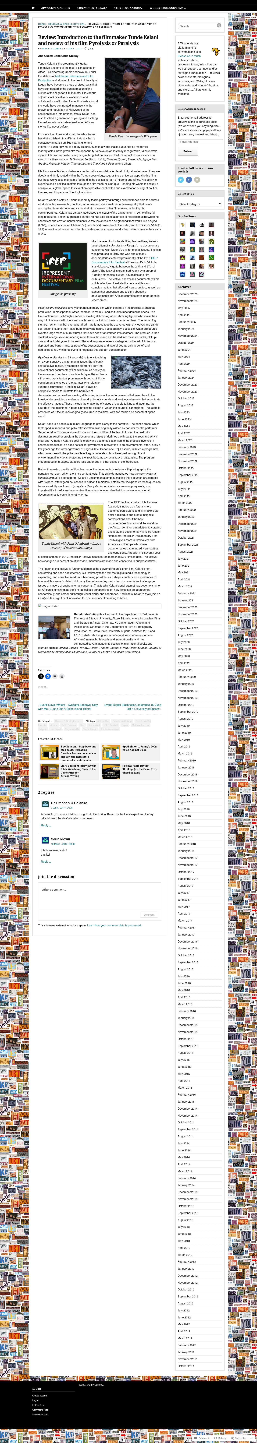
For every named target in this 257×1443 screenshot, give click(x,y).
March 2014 (185, 1171)
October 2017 (186, 872)
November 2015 (188, 1032)
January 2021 (186, 600)
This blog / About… (128, 7)
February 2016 (187, 1011)
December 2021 (188, 524)
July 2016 (184, 976)
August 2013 (185, 1220)
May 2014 (184, 1157)
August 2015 (185, 1053)
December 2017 (188, 858)
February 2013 (187, 1261)
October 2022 (186, 468)
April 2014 (184, 1164)
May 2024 (184, 357)
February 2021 (187, 593)
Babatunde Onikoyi (122, 721)
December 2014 (188, 1108)
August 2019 (185, 719)
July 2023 (184, 412)
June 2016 (184, 983)
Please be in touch (189, 56)
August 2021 (185, 551)
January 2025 (186, 329)
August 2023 (185, 405)
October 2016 (186, 955)
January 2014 (186, 1185)
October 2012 (186, 1289)
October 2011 (186, 1366)
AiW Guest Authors (55, 7)
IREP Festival (111, 725)
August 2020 (185, 635)
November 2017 (188, 865)
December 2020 (188, 607)
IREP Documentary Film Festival (124, 260)
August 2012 (185, 1303)
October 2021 (186, 537)
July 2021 (184, 558)
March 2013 (185, 1255)
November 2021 (188, 531)
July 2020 (184, 642)
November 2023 (188, 391)
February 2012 (187, 1345)
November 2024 (188, 336)
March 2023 (185, 440)
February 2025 (187, 322)
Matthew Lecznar (140, 725)
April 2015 (184, 1081)
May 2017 (184, 907)
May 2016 (184, 990)
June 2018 (184, 816)
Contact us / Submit (92, 7)
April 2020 (184, 663)
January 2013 (186, 1268)
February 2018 (187, 844)
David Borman (69, 725)
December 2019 (188, 691)
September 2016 (188, 962)
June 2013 (184, 1234)
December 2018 (188, 774)
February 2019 (187, 760)
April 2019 (184, 746)
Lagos (125, 725)
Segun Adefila (72, 729)
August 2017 (185, 886)
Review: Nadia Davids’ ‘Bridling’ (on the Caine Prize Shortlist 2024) (139, 769)
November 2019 (188, 698)
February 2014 (187, 1178)
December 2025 (188, 294)
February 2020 (187, 677)
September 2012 (188, 1296)
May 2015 (184, 1074)
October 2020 (186, 621)
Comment (149, 914)
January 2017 (186, 934)
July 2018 (184, 809)
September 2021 (188, 544)
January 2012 (186, 1352)
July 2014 (184, 1143)
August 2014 (185, 1136)
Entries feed (38, 1405)
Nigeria (43, 729)
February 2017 (187, 927)
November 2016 (188, 948)
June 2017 (184, 900)
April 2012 (184, 1331)
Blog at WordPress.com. (91, 1385)
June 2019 (184, 733)
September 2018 (188, 795)
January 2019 (186, 767)
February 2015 (187, 1094)
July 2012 (184, 1310)
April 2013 (184, 1248)
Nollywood (56, 729)
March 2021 (185, 586)
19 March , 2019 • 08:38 (63, 843)
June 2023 (184, 419)
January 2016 (186, 1018)
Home (42, 24)
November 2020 (188, 614)
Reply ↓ (46, 825)
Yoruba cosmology (110, 729)
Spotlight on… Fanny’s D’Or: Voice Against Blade (139, 748)
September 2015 (188, 1046)
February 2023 (187, 447)
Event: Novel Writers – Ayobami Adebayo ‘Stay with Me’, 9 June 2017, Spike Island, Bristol (68, 707)
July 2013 (184, 1227)
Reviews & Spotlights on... (67, 24)
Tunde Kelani (89, 729)
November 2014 (188, 1115)
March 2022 (185, 503)
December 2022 (188, 454)
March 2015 (185, 1087)
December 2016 (188, 941)
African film (103, 721)
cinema (53, 725)
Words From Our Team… (168, 7)
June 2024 (184, 350)
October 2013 (186, 1206)
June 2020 (184, 649)
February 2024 (187, 370)
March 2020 (185, 670)
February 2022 (187, 510)
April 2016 (184, 997)
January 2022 (186, 517)
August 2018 (185, 802)
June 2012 (184, 1317)
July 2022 (184, 489)
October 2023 (186, 398)
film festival (94, 725)
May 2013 (184, 1241)
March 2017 (185, 920)
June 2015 (184, 1067)
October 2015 (186, 1039)
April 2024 (184, 364)
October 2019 (186, 705)
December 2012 (188, 1275)
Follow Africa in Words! (192, 108)
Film (82, 725)
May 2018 (184, 823)
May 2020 (184, 656)
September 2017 (188, 879)
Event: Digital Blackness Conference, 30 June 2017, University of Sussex (132, 707)
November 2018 (188, 781)
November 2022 (188, 461)
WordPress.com (40, 1414)
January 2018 (186, 851)
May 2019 (184, 740)
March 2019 (185, 753)
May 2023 (184, 426)
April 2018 (184, 830)
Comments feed (40, 1409)
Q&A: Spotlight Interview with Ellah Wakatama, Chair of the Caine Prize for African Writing (79, 771)
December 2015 (188, 1025)
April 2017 (184, 913)
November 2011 (188, 1359)
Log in (35, 1400)
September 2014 (188, 1129)
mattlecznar (51, 48)
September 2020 (188, 628)
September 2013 (188, 1213)
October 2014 (186, 1122)
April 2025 (184, 315)
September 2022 (188, 475)
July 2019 (184, 726)
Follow (187, 151)
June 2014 (184, 1150)
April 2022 (184, 496)
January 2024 (186, 377)
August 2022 (185, 482)
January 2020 (186, 684)
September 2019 (188, 712)
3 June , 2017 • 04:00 (61, 807)
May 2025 (184, 308)
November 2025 (188, 301)
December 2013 (188, 1192)
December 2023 (188, 384)
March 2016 (185, 1004)
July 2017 (184, 893)
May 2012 (184, 1324)
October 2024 (186, 343)
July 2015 (184, 1060)
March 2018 (185, 837)
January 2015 (186, 1101)
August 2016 (185, 969)
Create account (39, 1395)
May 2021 (184, 572)
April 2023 (184, 433)
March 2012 (185, 1338)
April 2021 (184, 579)
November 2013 (188, 1199)
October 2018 (186, 788)
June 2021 (184, 565)
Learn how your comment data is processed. (114, 925)
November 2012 (188, 1282)
